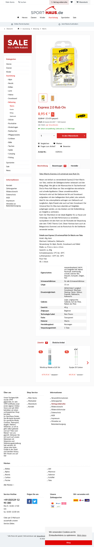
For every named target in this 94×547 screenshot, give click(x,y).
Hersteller (74, 166)
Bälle (10, 142)
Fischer (7, 480)
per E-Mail (12, 518)
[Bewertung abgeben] (56, 111)
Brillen (10, 87)
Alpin (10, 80)
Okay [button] (68, 543)
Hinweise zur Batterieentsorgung (13, 205)
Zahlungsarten (11, 188)
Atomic (7, 475)
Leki (49, 469)
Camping (11, 154)
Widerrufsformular (58, 410)
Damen (9, 68)
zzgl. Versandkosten (52, 125)
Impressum (10, 201)
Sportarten (10, 163)
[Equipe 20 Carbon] (76, 356)
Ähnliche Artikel (58, 343)
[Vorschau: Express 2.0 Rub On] (43, 98)
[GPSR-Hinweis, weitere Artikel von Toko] (82, 116)
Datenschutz (11, 195)
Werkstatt (12, 116)
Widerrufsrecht (12, 192)
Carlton (7, 477)
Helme (10, 95)
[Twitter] (34, 501)
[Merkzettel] (72, 2)
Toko (50, 480)
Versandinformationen (59, 398)
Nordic (10, 83)
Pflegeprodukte (14, 135)
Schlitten (11, 139)
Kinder (8, 72)
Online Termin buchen (21, 24)
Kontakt (9, 185)
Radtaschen (12, 131)
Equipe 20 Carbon (76, 367)
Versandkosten (41, 536)
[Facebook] (29, 501)
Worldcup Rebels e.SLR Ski (50, 367)
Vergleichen (44, 143)
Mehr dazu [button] (81, 535)
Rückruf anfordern (71, 24)
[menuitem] (82, 2)
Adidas (7, 469)
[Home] (18, 17)
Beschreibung (42, 166)
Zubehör (42, 343)
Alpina (7, 472)
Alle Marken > (9, 485)
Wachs (11, 106)
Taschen (11, 146)
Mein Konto (32, 398)
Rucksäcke (12, 123)
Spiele (10, 150)
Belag (11, 113)
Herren (9, 64)
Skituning (11, 102)
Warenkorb (32, 404)
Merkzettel (32, 401)
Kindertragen (13, 127)
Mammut (51, 472)
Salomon (51, 475)
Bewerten (66, 146)
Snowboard (12, 98)
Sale (7, 167)
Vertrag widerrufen (58, 404)
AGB (8, 198)
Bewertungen (58, 166)
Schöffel (51, 477)
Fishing (11, 157)
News (8, 170)
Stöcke (10, 120)
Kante (11, 109)
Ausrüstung (10, 76)
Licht (10, 91)
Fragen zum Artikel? (47, 146)
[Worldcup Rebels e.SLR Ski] (50, 356)
